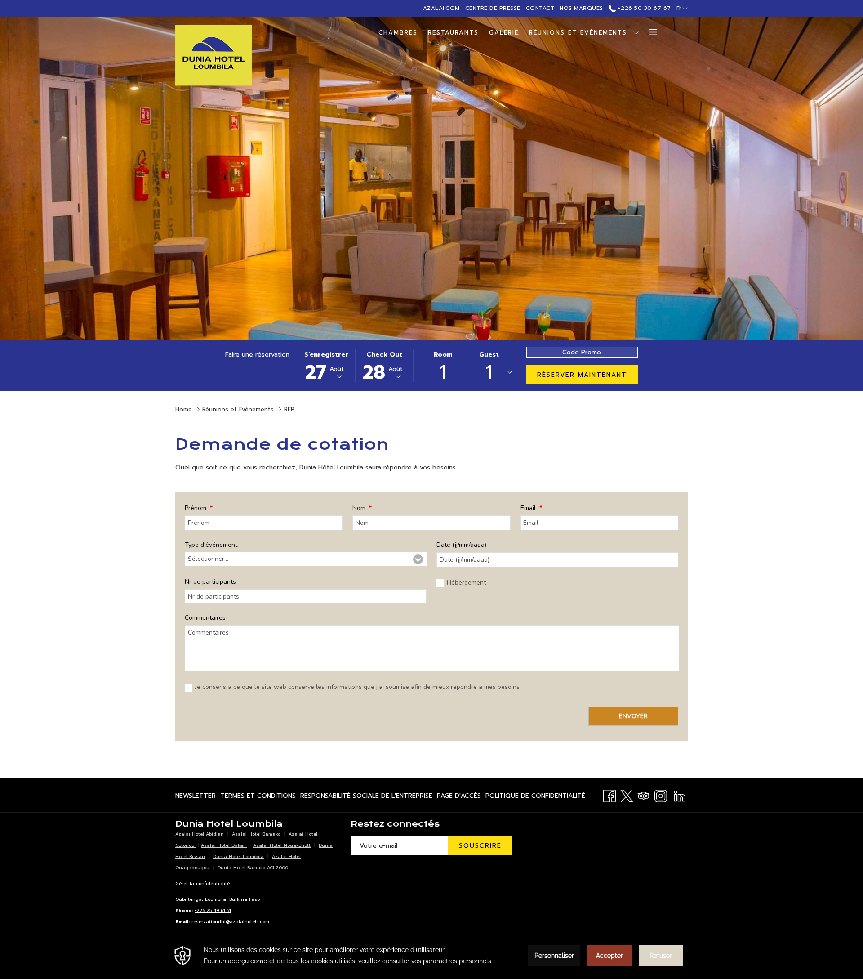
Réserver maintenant (582, 375)
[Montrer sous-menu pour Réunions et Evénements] (636, 32)
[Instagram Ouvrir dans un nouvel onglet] (660, 795)
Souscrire (480, 845)
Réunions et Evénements (238, 409)
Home (183, 409)
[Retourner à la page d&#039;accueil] (213, 55)
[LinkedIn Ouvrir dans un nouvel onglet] (680, 795)
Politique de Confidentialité (535, 798)
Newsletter (195, 798)
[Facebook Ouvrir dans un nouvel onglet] (609, 795)
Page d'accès (459, 798)
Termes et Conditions (258, 798)
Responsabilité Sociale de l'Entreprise (366, 798)
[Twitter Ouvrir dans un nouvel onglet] (626, 795)
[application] (431, 955)
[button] (326, 365)
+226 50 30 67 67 (643, 8)
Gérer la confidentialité (202, 883)
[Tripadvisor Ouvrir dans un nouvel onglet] (643, 795)
